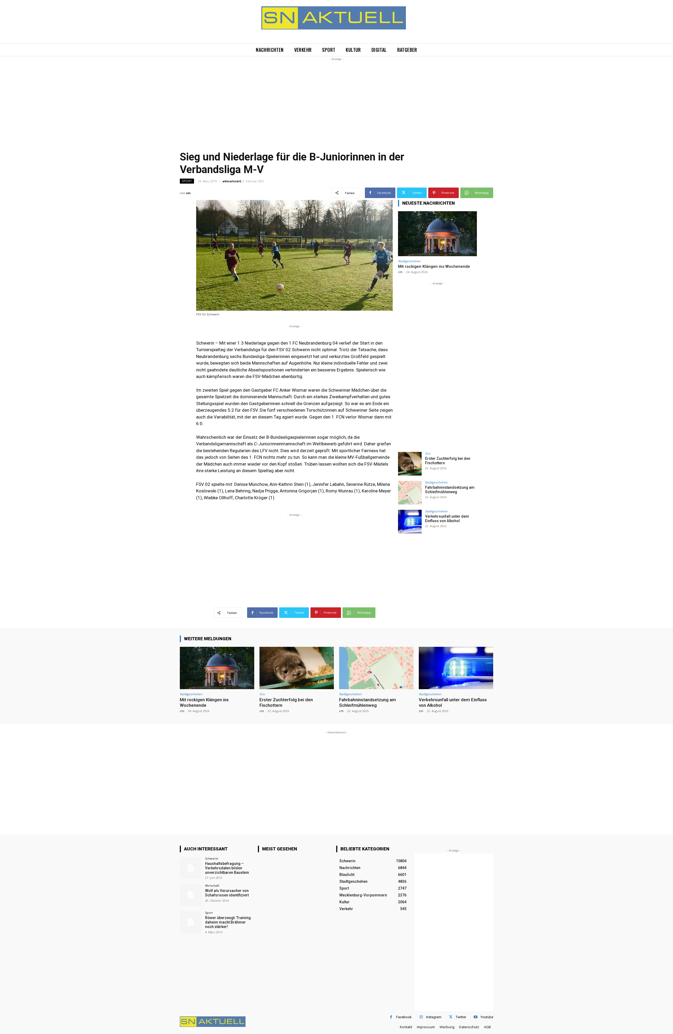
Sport (187, 181)
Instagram (433, 1017)
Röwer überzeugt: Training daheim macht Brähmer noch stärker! (228, 922)
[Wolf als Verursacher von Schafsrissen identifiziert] (191, 895)
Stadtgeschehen (409, 261)
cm (188, 193)
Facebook (404, 1017)
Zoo (428, 453)
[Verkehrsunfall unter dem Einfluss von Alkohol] (410, 521)
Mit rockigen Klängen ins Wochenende (434, 266)
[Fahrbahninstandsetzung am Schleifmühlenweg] (410, 493)
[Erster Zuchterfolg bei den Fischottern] (410, 464)
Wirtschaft (212, 885)
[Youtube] (475, 1017)
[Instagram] (421, 1017)
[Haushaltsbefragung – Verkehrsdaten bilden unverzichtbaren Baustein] (191, 868)
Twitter (461, 1017)
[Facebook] (391, 1017)
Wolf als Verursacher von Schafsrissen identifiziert (227, 893)
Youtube (487, 1017)
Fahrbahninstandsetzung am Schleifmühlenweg (450, 489)
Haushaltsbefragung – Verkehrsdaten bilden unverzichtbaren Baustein (227, 868)
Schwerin (211, 858)
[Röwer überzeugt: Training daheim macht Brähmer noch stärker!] (191, 922)
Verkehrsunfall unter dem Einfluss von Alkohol (447, 518)
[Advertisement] (336, 98)
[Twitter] (450, 1017)
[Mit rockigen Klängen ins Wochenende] (437, 233)
